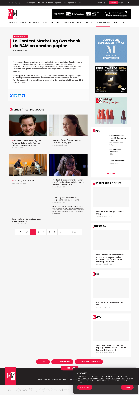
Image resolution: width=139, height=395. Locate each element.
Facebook (9, 2)
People (80, 23)
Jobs (64, 3)
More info (111, 173)
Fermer (127, 387)
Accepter (84, 387)
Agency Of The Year (75, 3)
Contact (71, 368)
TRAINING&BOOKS (103, 23)
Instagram (19, 2)
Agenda (58, 3)
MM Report (49, 3)
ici (27, 82)
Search (99, 3)
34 (66, 232)
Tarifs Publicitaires (90, 362)
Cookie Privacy (31, 389)
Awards (89, 23)
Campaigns (30, 3)
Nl (128, 3)
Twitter (15, 2)
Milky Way (40, 3)
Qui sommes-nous (68, 389)
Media (45, 23)
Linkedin (12, 2)
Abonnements (63, 362)
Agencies (13, 23)
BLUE (123, 23)
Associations (68, 23)
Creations (55, 23)
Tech (115, 23)
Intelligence (34, 23)
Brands (23, 23)
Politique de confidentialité (16, 389)
